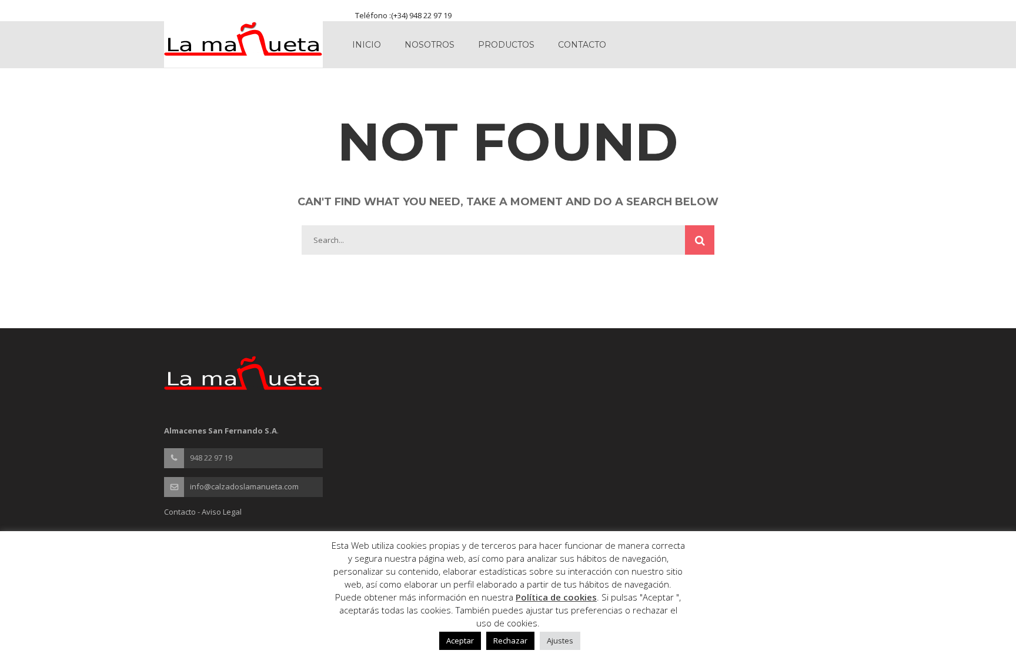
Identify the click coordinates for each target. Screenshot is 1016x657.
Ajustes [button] (560, 640)
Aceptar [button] (460, 640)
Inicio (366, 44)
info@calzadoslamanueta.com (244, 486)
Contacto (582, 44)
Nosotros (429, 44)
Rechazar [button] (510, 640)
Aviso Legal (222, 511)
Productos (506, 44)
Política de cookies (556, 597)
